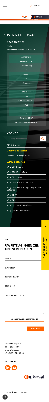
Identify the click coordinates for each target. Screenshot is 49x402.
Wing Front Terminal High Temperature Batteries (24, 188)
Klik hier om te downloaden (26, 122)
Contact (37, 5)
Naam (8, 259)
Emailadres (10, 268)
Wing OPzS (11, 200)
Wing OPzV (12, 195)
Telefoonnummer (12, 277)
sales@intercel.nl (12, 346)
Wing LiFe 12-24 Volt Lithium (19, 205)
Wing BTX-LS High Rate (17, 172)
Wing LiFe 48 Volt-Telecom (18, 210)
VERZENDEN (35, 329)
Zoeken (43, 138)
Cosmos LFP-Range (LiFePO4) (20, 155)
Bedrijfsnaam (10, 286)
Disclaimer (24, 392)
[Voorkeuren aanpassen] (5, 397)
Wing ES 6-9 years (15, 167)
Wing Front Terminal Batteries (20, 182)
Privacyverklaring (11, 392)
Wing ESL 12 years (15, 177)
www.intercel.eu (12, 350)
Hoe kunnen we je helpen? (15, 295)
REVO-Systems (13, 145)
